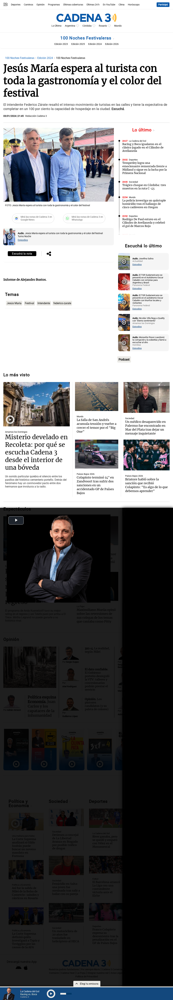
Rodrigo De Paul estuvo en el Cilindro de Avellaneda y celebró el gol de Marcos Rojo (143, 223)
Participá (163, 4)
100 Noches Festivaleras (86, 38)
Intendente (44, 303)
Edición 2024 (95, 44)
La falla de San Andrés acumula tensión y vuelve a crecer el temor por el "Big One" (96, 425)
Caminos (28, 4)
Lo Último (56, 25)
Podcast (124, 359)
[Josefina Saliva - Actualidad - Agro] (124, 261)
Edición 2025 (78, 44)
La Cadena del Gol (137, 141)
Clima (122, 4)
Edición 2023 (61, 44)
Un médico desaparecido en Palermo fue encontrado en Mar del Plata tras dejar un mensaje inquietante (145, 427)
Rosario (103, 25)
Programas (54, 4)
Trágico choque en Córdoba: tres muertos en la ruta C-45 (144, 186)
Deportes (15, 4)
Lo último (142, 129)
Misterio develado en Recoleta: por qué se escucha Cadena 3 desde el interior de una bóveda (36, 452)
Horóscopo (134, 4)
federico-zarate (62, 303)
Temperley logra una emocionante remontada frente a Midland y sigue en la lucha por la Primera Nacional (144, 168)
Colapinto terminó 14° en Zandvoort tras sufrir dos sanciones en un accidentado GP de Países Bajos (95, 485)
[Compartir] (49, 254)
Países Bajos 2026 (85, 474)
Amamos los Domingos (16, 432)
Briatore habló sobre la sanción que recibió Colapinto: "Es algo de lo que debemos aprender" (146, 485)
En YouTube (109, 4)
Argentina (70, 25)
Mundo (118, 25)
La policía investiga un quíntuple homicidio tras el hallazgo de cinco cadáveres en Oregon (144, 204)
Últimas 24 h (93, 4)
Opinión (40, 4)
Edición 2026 (112, 44)
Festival (29, 303)
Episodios (23, 240)
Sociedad (133, 182)
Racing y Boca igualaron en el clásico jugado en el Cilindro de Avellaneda (143, 147)
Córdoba (87, 25)
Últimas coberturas (73, 4)
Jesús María (14, 303)
